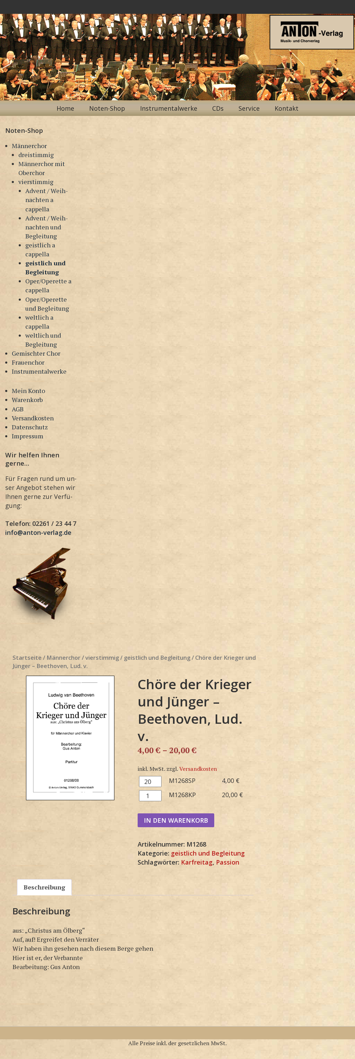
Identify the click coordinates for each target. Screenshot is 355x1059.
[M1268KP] (70, 738)
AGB (18, 409)
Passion (227, 862)
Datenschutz (30, 427)
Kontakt (286, 108)
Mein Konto (28, 390)
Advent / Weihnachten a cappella (46, 199)
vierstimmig (35, 181)
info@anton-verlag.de (38, 532)
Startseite (27, 657)
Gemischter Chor (36, 353)
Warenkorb (27, 399)
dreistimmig (36, 154)
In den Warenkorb (176, 820)
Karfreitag (197, 862)
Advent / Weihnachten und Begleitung (46, 227)
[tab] (44, 887)
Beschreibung (44, 887)
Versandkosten (33, 418)
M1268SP (182, 780)
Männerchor (29, 145)
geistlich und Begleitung (157, 657)
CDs (218, 108)
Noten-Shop (107, 108)
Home (65, 108)
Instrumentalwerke (168, 108)
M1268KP (182, 795)
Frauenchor (28, 362)
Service (249, 108)
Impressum (27, 436)
